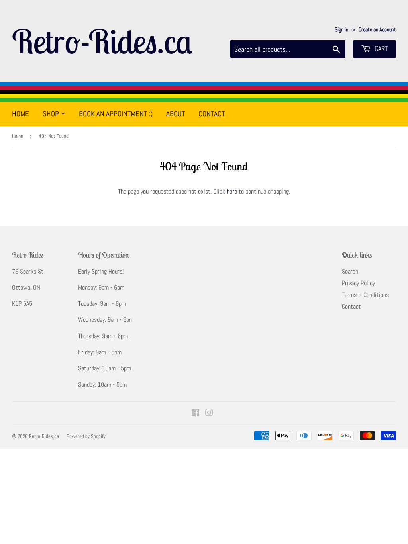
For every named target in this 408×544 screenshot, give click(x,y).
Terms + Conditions (365, 295)
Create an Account (377, 29)
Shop (52, 114)
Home (20, 114)
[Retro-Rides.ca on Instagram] (209, 413)
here (232, 191)
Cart (380, 48)
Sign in (341, 29)
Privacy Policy (358, 283)
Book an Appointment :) (116, 114)
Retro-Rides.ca (102, 41)
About (175, 114)
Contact (211, 114)
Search (350, 271)
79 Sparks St (27, 271)
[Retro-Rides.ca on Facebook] (195, 413)
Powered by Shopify (86, 436)
